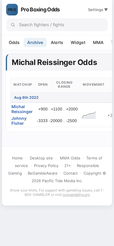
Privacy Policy (46, 165)
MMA (98, 42)
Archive (35, 42)
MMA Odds (70, 158)
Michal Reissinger (22, 109)
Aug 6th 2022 (26, 97)
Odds (14, 42)
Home (17, 158)
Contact (70, 173)
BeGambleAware (43, 173)
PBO (12, 9)
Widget (78, 42)
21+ (67, 165)
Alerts (57, 42)
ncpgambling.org (76, 194)
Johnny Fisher (19, 121)
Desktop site (41, 158)
